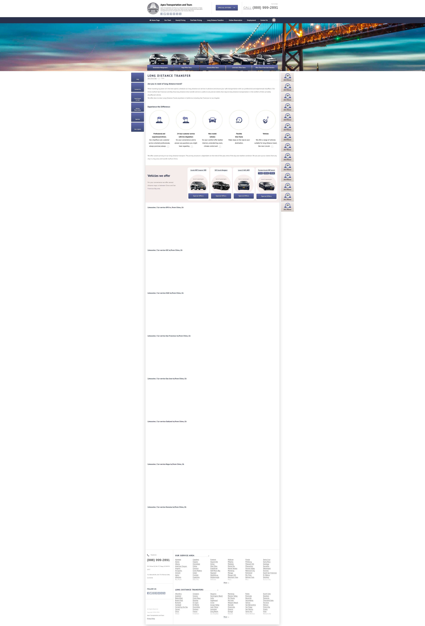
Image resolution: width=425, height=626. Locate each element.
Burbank (178, 603)
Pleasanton (249, 566)
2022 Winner (287, 100)
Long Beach (214, 611)
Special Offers (198, 196)
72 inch (260, 173)
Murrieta (231, 600)
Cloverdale (196, 564)
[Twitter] (165, 14)
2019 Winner (287, 130)
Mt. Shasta (231, 598)
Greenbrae (213, 568)
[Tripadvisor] (174, 14)
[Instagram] (168, 14)
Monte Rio (231, 566)
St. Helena (266, 575)
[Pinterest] (171, 14)
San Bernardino (250, 605)
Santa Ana (248, 611)
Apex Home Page (152, 78)
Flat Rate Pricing (196, 20)
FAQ (137, 79)
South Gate (267, 594)
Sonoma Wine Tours (213, 68)
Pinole (247, 560)
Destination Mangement (160, 68)
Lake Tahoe (214, 607)
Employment (251, 20)
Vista (264, 611)
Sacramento (249, 600)
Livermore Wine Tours (238, 68)
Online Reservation (235, 20)
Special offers (225, 8)
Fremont (213, 560)
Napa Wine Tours (187, 68)
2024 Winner (287, 80)
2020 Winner (287, 120)
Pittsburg (248, 562)
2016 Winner (287, 160)
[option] (179, 61)
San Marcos (249, 609)
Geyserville (214, 562)
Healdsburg (214, 575)
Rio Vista (248, 575)
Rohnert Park (249, 577)
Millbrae (230, 560)
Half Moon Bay (215, 571)
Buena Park (179, 600)
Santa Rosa (266, 562)
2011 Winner (287, 209)
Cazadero (196, 560)
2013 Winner (287, 190)
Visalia (265, 609)
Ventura (265, 605)
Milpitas (230, 562)
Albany (177, 564)
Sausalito (266, 566)
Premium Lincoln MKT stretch (266, 170)
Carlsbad (178, 605)
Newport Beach (233, 603)
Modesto (231, 564)
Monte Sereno (232, 568)
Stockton (266, 577)
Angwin (177, 568)
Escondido (196, 607)
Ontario (230, 609)
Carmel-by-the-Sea (181, 607)
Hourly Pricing (180, 20)
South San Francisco (270, 573)
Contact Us (264, 20)
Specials (137, 119)
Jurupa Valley (214, 605)
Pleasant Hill (249, 564)
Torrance (266, 603)
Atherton (178, 577)
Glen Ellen (213, 566)
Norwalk (230, 605)
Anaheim (178, 596)
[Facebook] (161, 14)
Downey (195, 600)
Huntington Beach (216, 596)
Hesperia (213, 594)
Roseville (248, 598)
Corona (195, 596)
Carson (177, 609)
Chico (177, 611)
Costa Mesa (196, 598)
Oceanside (231, 607)
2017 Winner (287, 150)
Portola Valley (250, 568)
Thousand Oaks (268, 600)
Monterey (231, 571)
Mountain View (233, 577)
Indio (212, 598)
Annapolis (178, 571)
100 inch (266, 173)
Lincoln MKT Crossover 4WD (198, 170)
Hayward (213, 573)
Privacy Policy (151, 618)
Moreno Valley (233, 596)
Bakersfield (179, 598)
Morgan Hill (232, 575)
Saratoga (266, 564)
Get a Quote (137, 129)
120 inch (272, 173)
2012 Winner (287, 200)
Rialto (247, 594)
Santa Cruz (266, 560)
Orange (230, 611)
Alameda (178, 560)
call (247, 7)
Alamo (177, 562)
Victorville (266, 607)
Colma (195, 566)
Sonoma (266, 571)
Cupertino (196, 577)
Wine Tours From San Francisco (265, 68)
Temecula (266, 598)
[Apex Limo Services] (153, 8)
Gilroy (212, 564)
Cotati (195, 573)
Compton (196, 594)
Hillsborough (214, 577)
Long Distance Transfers (215, 20)
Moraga (230, 573)
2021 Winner (287, 110)
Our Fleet (167, 20)
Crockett (195, 575)
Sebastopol (267, 568)
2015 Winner (287, 170)
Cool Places (137, 99)
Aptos (177, 575)
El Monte (196, 605)
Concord (195, 568)
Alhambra (178, 594)
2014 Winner (287, 180)
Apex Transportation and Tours (176, 4)
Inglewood (214, 600)
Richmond (248, 573)
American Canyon (181, 566)
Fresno (195, 611)
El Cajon (195, 603)
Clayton (195, 562)
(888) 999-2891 (158, 560)
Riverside (248, 596)
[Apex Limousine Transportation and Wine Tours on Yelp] (177, 14)
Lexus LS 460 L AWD (244, 170)
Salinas (247, 603)
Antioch (177, 573)
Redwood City (250, 571)
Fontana (195, 609)
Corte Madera (197, 571)
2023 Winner (287, 90)
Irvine (212, 603)
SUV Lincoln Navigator (221, 170)
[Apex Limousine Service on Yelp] (180, 14)
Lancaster (213, 609)
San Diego (248, 607)
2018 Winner (287, 140)
